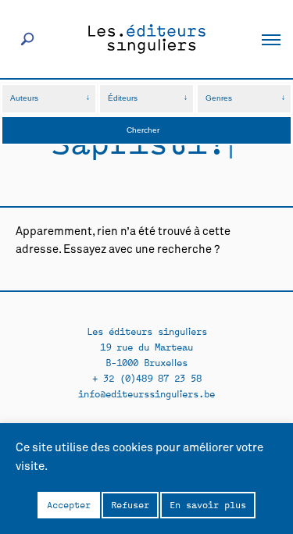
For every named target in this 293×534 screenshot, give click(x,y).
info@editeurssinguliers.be (146, 393)
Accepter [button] (69, 504)
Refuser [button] (130, 504)
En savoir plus (208, 504)
